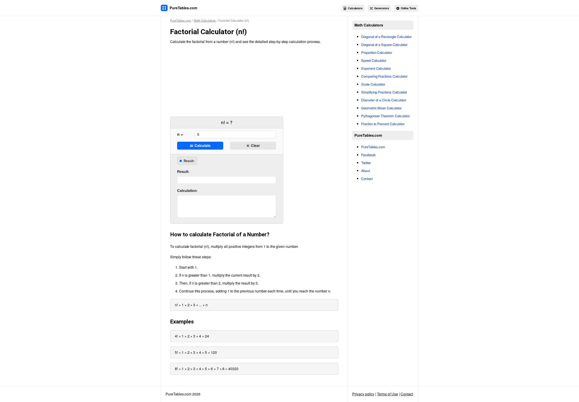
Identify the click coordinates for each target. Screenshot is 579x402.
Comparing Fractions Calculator (384, 76)
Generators (381, 8)
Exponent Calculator (376, 68)
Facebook (368, 154)
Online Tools (408, 8)
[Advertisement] (254, 80)
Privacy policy (363, 394)
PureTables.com (373, 146)
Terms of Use (387, 394)
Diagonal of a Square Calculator (384, 44)
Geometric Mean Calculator (381, 107)
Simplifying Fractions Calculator (384, 92)
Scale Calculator (373, 84)
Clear (255, 145)
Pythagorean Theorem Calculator (385, 115)
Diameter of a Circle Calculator (383, 100)
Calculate (202, 145)
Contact (367, 178)
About (365, 170)
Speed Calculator (373, 60)
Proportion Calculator (376, 52)
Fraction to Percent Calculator (383, 123)
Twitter (366, 162)
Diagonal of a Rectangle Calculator (386, 36)
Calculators (355, 8)
